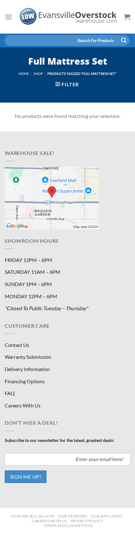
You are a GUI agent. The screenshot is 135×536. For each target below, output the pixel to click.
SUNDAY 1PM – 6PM (28, 284)
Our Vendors (72, 516)
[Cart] (127, 17)
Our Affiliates (107, 516)
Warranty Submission (28, 357)
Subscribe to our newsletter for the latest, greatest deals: (59, 440)
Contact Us (17, 345)
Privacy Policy (87, 520)
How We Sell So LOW (32, 516)
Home (24, 74)
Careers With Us (22, 405)
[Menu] (8, 16)
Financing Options (25, 381)
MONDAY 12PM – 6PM (31, 296)
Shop (38, 74)
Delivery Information (27, 369)
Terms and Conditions (68, 525)
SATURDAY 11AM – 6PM (32, 272)
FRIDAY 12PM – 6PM (28, 260)
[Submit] (123, 40)
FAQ (10, 393)
